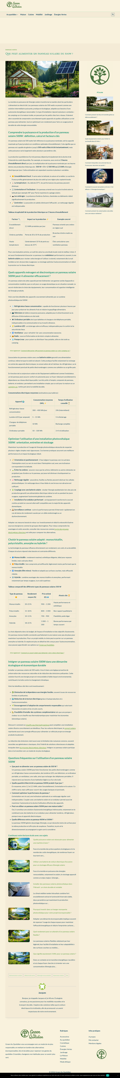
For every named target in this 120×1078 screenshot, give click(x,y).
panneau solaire (58, 975)
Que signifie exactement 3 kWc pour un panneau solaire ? (54, 954)
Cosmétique (64, 1043)
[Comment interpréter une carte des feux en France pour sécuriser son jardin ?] (100, 152)
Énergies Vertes (60, 14)
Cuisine (31, 14)
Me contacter (94, 1040)
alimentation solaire (15, 975)
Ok (107, 1075)
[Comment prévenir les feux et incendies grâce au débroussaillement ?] (100, 104)
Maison (23, 14)
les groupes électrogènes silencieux (33, 747)
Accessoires (64, 1037)
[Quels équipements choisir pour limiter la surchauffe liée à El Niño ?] (100, 128)
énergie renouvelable (44, 975)
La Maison (64, 1055)
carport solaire (70, 728)
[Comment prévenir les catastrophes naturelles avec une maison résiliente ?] (100, 200)
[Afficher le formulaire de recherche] (113, 14)
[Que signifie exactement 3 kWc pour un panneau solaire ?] (19, 958)
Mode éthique (65, 1062)
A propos (92, 1037)
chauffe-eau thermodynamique (37, 725)
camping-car (12, 387)
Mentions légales (95, 1043)
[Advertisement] (60, 30)
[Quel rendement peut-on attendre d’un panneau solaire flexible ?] (19, 936)
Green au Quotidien (46, 645)
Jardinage (48, 14)
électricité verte (30, 975)
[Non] (118, 1075)
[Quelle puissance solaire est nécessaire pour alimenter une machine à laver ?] (19, 844)
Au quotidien (65, 1040)
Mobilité (39, 14)
